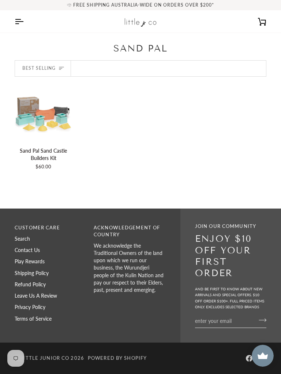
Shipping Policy (32, 273)
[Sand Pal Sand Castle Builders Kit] (43, 112)
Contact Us (27, 250)
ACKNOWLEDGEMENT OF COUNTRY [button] (127, 231)
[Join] (260, 320)
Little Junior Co (44, 358)
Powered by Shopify (117, 358)
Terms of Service (33, 319)
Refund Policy (30, 284)
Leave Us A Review (36, 296)
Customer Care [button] (37, 227)
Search (22, 239)
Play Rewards (30, 261)
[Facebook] (249, 358)
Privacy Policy (30, 307)
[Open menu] (26, 21)
